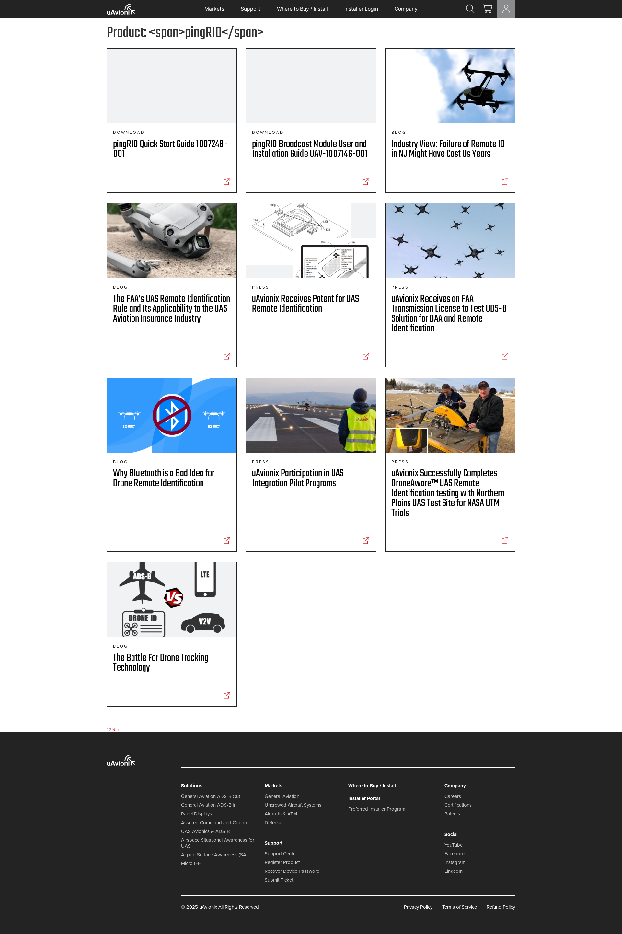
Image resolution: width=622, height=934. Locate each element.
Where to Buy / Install (302, 9)
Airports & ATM (281, 814)
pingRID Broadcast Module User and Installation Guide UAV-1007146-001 (309, 149)
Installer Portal (364, 798)
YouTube (453, 845)
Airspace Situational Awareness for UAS (217, 843)
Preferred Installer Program (376, 809)
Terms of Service (459, 907)
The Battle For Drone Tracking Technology (160, 663)
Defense (273, 822)
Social (451, 834)
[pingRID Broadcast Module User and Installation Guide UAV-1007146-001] (366, 182)
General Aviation (282, 796)
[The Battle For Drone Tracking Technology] (227, 695)
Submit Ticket (279, 880)
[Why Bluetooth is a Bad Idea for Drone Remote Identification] (227, 541)
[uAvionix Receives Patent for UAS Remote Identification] (366, 356)
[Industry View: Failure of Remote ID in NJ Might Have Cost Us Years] (505, 182)
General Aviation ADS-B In (208, 805)
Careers (452, 796)
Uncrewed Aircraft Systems (293, 805)
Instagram (455, 862)
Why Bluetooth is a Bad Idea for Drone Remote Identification (163, 478)
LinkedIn (453, 871)
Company (406, 9)
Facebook (455, 854)
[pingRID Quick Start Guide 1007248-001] (227, 182)
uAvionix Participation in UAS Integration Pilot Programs (298, 478)
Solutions (191, 785)
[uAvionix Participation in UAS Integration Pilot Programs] (366, 541)
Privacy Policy (418, 907)
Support (250, 9)
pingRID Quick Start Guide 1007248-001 (170, 149)
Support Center (281, 854)
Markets (214, 9)
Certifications (458, 805)
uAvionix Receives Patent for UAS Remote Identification (305, 304)
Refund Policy (501, 907)
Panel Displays (196, 814)
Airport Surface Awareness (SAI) (215, 855)
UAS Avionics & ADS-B (205, 831)
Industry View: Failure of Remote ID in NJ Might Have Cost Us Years (448, 149)
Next (116, 729)
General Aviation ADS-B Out (210, 796)
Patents (452, 814)
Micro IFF (191, 863)
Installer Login (361, 9)
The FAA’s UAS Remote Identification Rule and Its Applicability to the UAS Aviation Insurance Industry (171, 309)
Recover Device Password (292, 871)
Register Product (282, 862)
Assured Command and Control (214, 822)
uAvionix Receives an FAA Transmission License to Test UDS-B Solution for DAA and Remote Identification (449, 314)
